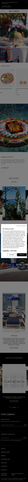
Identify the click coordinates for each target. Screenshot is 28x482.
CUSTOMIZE (11, 254)
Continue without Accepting (21, 225)
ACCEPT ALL (21, 254)
